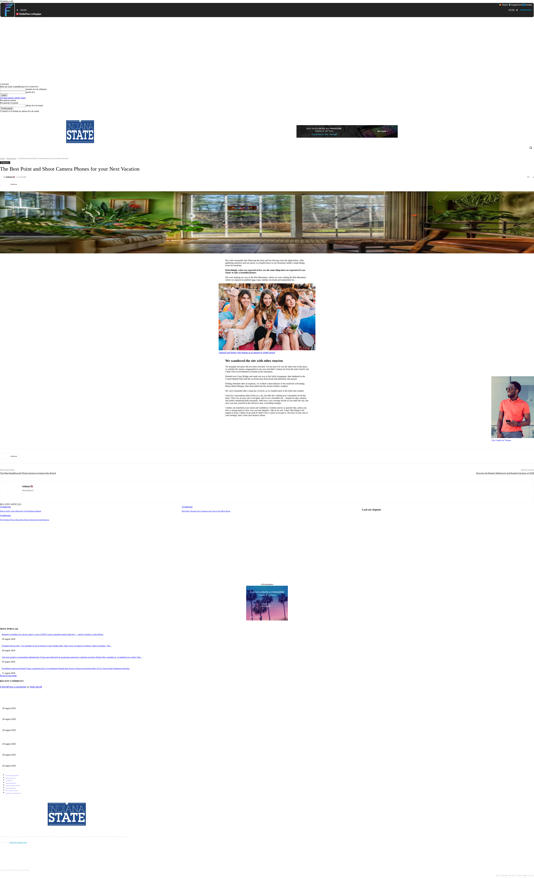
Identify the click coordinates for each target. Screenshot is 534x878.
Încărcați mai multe (8, 675)
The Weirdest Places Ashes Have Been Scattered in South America (24, 520)
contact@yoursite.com (18, 842)
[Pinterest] (47, 184)
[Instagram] (520, 114)
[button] (530, 147)
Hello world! (36, 686)
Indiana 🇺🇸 (10, 177)
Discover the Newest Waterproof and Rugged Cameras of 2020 (505, 473)
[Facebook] (517, 114)
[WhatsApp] (57, 184)
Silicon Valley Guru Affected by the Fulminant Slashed (20, 511)
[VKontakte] (31, 855)
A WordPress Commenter (13, 686)
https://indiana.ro (28, 490)
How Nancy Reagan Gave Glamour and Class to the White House (206, 511)
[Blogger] (3, 855)
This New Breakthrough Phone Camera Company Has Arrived (28, 473)
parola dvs (30, 92)
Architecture (5, 507)
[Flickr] (17, 855)
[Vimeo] (528, 114)
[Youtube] (532, 114)
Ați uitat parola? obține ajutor (13, 98)
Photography (11, 158)
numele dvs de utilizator (36, 89)
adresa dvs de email (34, 105)
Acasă (2, 158)
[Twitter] (524, 114)
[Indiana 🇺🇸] (2, 176)
